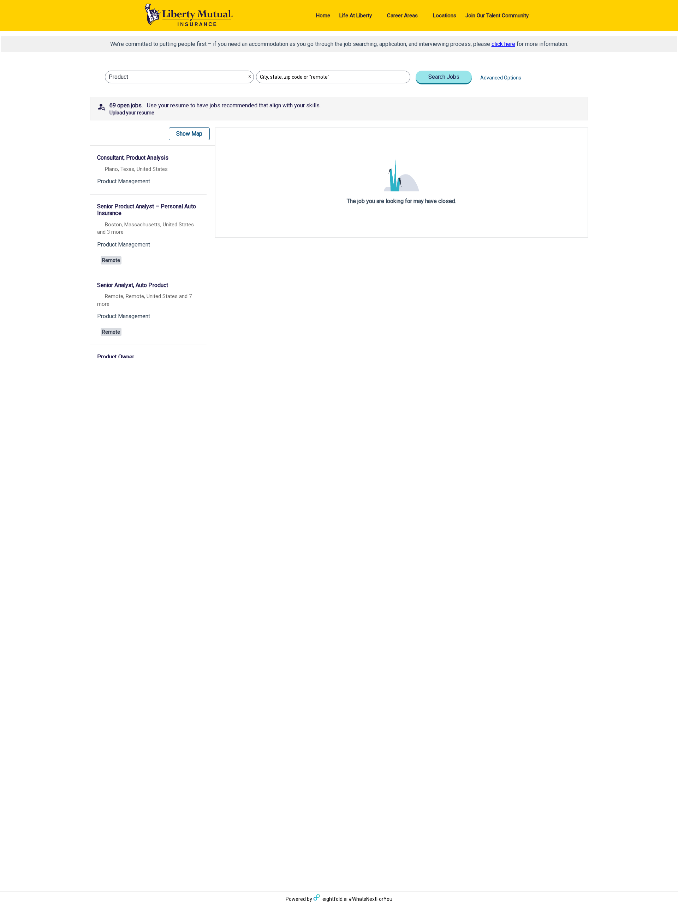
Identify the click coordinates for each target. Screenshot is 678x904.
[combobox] (173, 77)
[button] (339, 108)
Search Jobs (443, 76)
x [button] (249, 76)
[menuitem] (323, 15)
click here (503, 44)
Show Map (189, 133)
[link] (148, 171)
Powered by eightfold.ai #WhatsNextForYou (339, 899)
